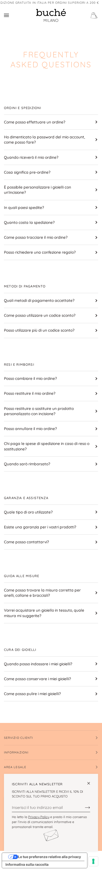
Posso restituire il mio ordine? (29, 393)
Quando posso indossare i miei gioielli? (38, 663)
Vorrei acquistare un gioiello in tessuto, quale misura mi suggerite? (44, 613)
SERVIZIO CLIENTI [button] (18, 738)
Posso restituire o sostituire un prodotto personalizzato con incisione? (39, 411)
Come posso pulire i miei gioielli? (32, 693)
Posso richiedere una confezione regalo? (40, 252)
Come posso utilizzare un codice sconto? (40, 315)
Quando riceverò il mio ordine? (31, 157)
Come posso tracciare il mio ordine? (36, 237)
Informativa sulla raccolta (27, 864)
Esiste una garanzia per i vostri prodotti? (40, 526)
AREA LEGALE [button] (15, 767)
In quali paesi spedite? (24, 207)
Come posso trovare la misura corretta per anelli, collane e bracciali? (42, 593)
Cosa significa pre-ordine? (27, 172)
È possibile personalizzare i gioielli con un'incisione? (37, 190)
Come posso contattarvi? (26, 541)
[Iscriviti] (83, 807)
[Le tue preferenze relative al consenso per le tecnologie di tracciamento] (93, 861)
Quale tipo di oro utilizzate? (28, 512)
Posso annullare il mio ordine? (30, 428)
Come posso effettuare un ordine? (34, 121)
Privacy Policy (38, 817)
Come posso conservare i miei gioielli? (37, 678)
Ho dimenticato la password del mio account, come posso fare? (44, 139)
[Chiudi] (90, 781)
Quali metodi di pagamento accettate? (39, 300)
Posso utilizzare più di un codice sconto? (39, 330)
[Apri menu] (11, 15)
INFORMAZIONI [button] (16, 752)
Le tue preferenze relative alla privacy (49, 857)
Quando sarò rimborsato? (27, 463)
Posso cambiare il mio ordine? (30, 378)
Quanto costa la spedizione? (29, 222)
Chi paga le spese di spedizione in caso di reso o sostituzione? (46, 446)
